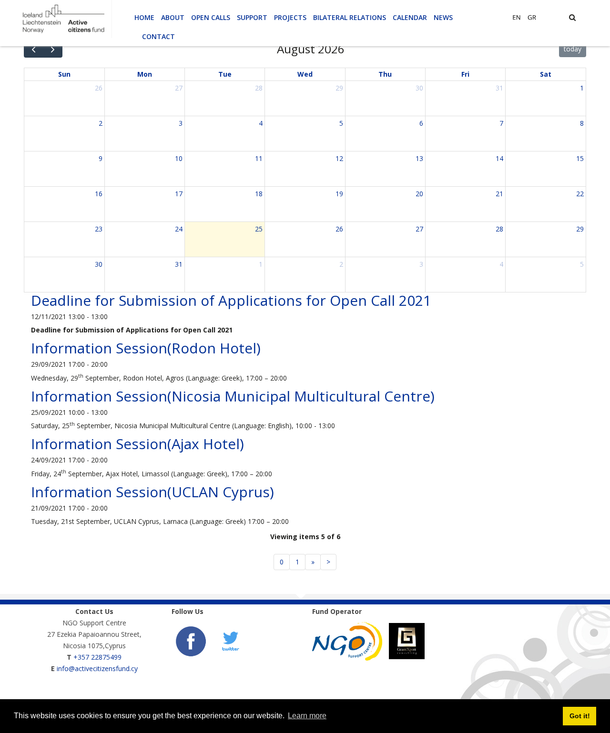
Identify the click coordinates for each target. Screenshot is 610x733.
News (443, 17)
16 (98, 193)
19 (339, 193)
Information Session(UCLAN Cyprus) (152, 492)
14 (499, 158)
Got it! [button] (579, 716)
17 (179, 193)
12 (339, 158)
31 (499, 87)
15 (580, 158)
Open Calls (210, 17)
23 (98, 228)
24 (179, 228)
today (572, 48)
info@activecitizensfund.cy (97, 668)
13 (419, 158)
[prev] (33, 49)
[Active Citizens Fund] (63, 18)
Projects (290, 17)
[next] (52, 49)
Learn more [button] (307, 716)
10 (179, 158)
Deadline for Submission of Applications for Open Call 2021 (231, 300)
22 (580, 193)
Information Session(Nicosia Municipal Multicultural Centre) (233, 396)
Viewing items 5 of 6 (305, 536)
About (172, 17)
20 (419, 193)
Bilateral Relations (349, 17)
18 (259, 193)
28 (259, 87)
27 (179, 87)
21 (499, 193)
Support (252, 17)
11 (259, 158)
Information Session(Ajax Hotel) (137, 443)
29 (339, 87)
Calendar (410, 17)
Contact (158, 36)
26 (98, 87)
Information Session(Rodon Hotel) (146, 348)
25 (259, 228)
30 (419, 87)
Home (144, 17)
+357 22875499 (97, 657)
